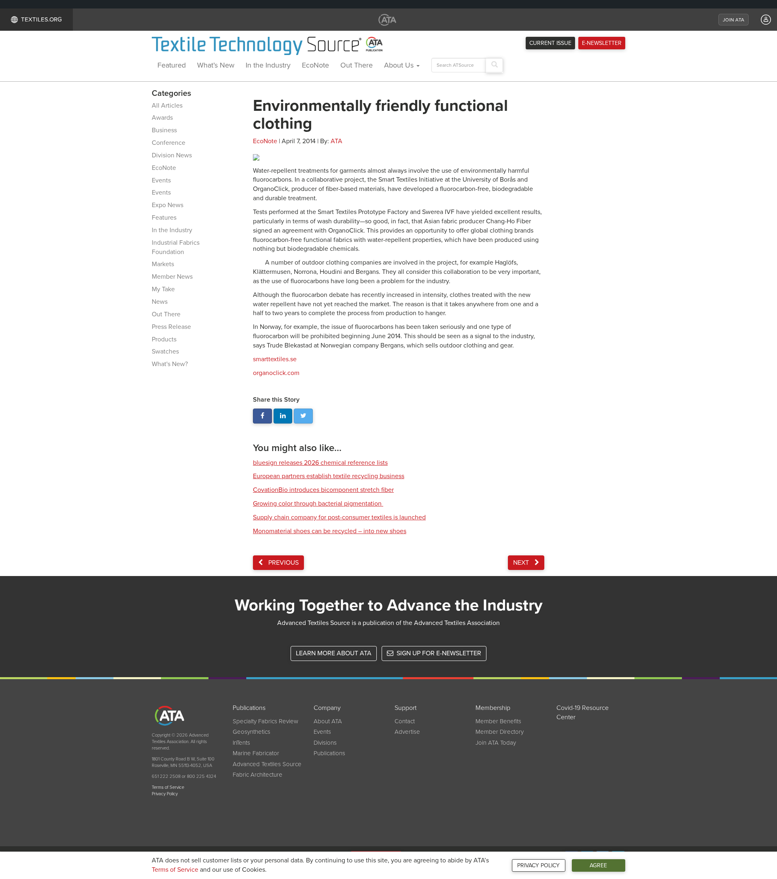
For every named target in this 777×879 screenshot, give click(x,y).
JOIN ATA (733, 20)
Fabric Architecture (257, 774)
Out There (356, 65)
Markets (163, 264)
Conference (168, 143)
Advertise (407, 731)
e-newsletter (602, 43)
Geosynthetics (251, 731)
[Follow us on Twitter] (303, 416)
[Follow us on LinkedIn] (283, 416)
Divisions (325, 742)
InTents (241, 742)
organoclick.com (276, 373)
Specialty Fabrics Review (265, 721)
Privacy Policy (538, 865)
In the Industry (268, 65)
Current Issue (550, 43)
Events (161, 180)
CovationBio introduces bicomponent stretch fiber (323, 490)
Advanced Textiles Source (267, 764)
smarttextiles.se (275, 359)
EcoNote (315, 65)
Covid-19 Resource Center (582, 712)
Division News (172, 155)
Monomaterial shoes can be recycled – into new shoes (329, 531)
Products (164, 339)
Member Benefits (498, 721)
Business (164, 130)
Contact (405, 721)
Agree (598, 865)
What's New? (170, 364)
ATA (336, 141)
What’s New (215, 65)
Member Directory (500, 731)
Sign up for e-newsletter (438, 653)
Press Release (171, 327)
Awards (162, 118)
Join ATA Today (496, 742)
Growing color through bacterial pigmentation (318, 504)
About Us (400, 65)
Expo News (167, 205)
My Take (163, 289)
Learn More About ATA (334, 653)
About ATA (328, 721)
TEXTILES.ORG (41, 19)
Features (164, 218)
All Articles (167, 106)
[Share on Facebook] (262, 416)
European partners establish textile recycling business (328, 476)
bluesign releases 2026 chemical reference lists (320, 463)
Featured (171, 65)
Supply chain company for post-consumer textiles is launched (339, 517)
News (160, 302)
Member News (172, 277)
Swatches (165, 351)
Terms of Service (175, 870)
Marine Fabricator (256, 753)
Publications (329, 753)
